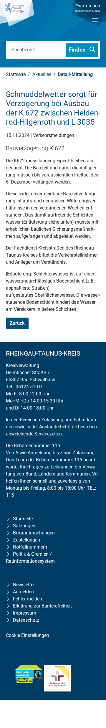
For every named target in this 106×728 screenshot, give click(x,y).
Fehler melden (27, 599)
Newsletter (24, 584)
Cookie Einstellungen (27, 635)
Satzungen (24, 526)
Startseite (23, 518)
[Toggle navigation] (95, 25)
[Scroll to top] (93, 686)
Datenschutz (26, 620)
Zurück (17, 323)
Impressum (24, 613)
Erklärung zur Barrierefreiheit (42, 606)
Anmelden (23, 592)
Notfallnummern (30, 547)
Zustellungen (26, 540)
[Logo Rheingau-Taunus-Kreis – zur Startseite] (17, 16)
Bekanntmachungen (34, 533)
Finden (78, 49)
